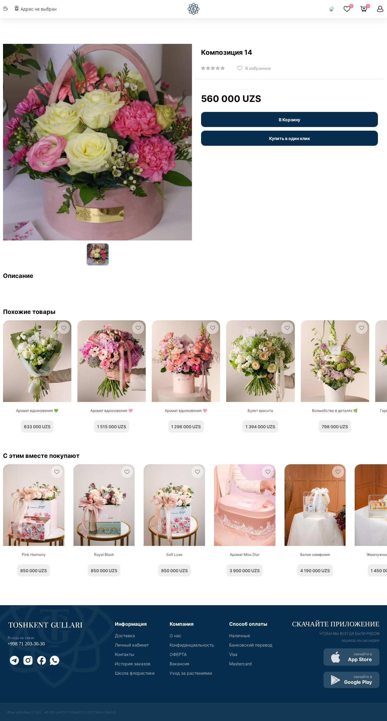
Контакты (124, 654)
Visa (233, 654)
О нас (175, 635)
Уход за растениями (191, 673)
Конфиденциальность (192, 645)
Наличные (239, 635)
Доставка (125, 635)
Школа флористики (134, 673)
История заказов (132, 663)
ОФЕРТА (178, 654)
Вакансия (179, 663)
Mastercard (240, 663)
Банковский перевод (250, 645)
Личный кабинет (132, 645)
